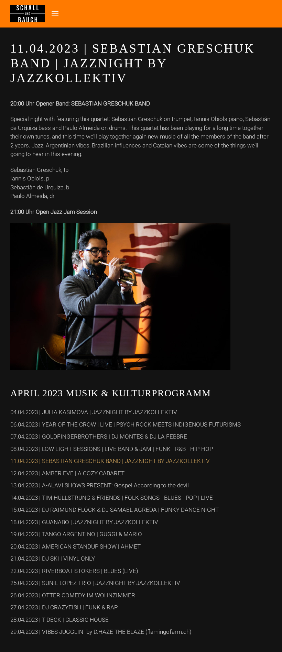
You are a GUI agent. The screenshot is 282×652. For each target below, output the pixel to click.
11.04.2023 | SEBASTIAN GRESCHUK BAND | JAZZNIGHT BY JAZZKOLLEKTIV (110, 460)
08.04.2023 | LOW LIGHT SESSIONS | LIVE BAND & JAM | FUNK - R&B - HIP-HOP (111, 448)
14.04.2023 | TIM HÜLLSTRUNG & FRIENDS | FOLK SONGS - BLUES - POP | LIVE (111, 497)
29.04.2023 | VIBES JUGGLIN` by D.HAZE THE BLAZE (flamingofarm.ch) (101, 631)
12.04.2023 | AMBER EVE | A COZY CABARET (67, 473)
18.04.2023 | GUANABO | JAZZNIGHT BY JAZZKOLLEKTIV (84, 522)
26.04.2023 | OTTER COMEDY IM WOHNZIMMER (72, 595)
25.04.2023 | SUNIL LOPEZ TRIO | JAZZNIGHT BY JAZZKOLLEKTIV (95, 582)
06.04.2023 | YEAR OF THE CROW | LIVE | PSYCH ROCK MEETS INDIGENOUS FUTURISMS (125, 424)
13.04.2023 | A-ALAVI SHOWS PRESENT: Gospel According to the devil (99, 485)
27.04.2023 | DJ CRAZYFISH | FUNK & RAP (64, 607)
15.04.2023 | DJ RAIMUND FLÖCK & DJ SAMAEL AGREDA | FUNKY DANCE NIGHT (114, 509)
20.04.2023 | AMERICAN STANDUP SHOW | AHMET (75, 546)
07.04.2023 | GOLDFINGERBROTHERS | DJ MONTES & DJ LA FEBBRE (98, 436)
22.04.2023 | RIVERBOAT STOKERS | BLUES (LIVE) (74, 570)
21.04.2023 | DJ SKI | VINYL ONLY (52, 558)
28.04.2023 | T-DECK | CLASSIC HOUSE (59, 619)
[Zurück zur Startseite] (27, 13)
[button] (55, 13)
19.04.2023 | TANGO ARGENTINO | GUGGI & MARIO (76, 534)
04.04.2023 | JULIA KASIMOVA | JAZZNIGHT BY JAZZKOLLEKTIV (93, 412)
